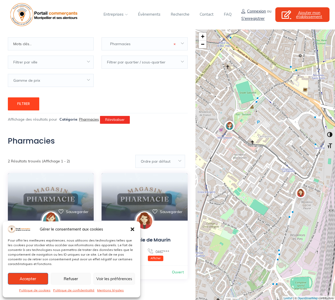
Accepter (28, 278)
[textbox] (50, 62)
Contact (207, 14)
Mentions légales (110, 290)
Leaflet (288, 298)
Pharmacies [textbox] (141, 44)
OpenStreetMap (308, 298)
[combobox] (144, 43)
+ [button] (202, 36)
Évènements (149, 14)
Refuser (71, 278)
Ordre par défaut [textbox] (155, 161)
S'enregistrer (253, 18)
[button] (132, 229)
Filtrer (23, 103)
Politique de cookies (35, 290)
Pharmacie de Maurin (145, 240)
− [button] (202, 44)
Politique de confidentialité (73, 290)
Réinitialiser (115, 119)
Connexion (256, 11)
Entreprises (114, 14)
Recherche (180, 14)
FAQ (228, 14)
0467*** (159, 254)
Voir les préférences (114, 278)
